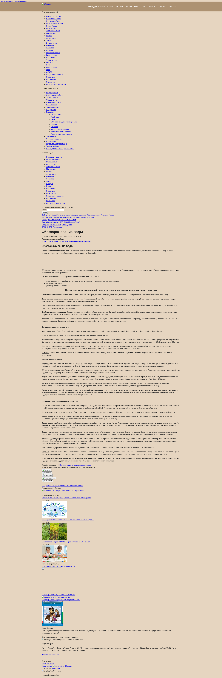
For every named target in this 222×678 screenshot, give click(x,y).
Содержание (51, 110)
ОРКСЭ (49, 72)
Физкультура (51, 60)
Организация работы (54, 95)
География (50, 58)
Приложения (51, 141)
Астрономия (51, 38)
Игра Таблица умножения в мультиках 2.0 (58, 566)
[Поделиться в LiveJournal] (47, 480)
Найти (44, 210)
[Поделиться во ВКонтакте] (47, 475)
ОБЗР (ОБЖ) (51, 67)
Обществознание (53, 53)
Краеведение (51, 55)
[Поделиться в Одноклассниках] (49, 478)
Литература (51, 28)
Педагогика (50, 82)
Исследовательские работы (100, 7)
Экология (50, 48)
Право (48, 186)
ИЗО (48, 65)
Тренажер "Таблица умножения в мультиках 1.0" (61, 600)
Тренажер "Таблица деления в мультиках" (58, 595)
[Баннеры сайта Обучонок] (63, 490)
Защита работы (52, 146)
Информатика (51, 43)
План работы (51, 105)
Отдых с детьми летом (55, 203)
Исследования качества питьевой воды (75, 465)
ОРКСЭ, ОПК (47, 227)
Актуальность (56, 115)
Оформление (51, 100)
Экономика (50, 77)
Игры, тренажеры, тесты (154, 7)
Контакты (173, 7)
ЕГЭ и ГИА (50, 201)
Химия (48, 40)
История (49, 50)
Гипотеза (54, 127)
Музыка (49, 62)
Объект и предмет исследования (64, 122)
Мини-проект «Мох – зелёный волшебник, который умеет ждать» (68, 520)
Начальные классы (54, 157)
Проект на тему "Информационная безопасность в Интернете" (66, 498)
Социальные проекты (54, 75)
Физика (49, 36)
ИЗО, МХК (64, 222)
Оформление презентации (56, 144)
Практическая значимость (61, 134)
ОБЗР (77, 222)
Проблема (55, 117)
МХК (48, 70)
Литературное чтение (54, 23)
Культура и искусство (55, 196)
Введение (50, 112)
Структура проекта (53, 102)
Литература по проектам (56, 84)
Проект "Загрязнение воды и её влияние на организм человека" (67, 241)
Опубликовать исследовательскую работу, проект (62, 486)
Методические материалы (127, 7)
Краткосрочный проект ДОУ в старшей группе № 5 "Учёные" (66, 542)
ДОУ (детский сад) (53, 16)
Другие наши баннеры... (52, 655)
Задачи (54, 124)
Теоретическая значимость (61, 132)
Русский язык (51, 26)
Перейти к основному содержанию (13, 1)
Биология (50, 45)
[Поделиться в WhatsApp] (47, 472)
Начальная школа (53, 19)
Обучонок (56, 668)
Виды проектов (52, 93)
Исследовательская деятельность (60, 149)
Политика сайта (48, 664)
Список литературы (54, 139)
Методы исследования (60, 129)
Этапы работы (52, 97)
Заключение (51, 136)
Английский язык (53, 31)
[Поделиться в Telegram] (46, 470)
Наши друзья (47, 666)
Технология (56, 225)
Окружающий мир (53, 21)
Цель (53, 119)
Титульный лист (52, 107)
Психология (51, 79)
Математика (51, 33)
